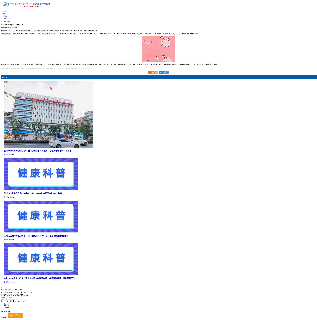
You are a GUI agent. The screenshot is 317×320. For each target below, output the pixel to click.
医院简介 (8, 289)
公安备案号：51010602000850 (9, 299)
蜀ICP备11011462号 (6, 297)
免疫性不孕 (7, 21)
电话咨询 (6, 304)
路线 (5, 18)
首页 (5, 11)
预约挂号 (6, 307)
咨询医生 (15, 27)
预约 (5, 16)
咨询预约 (14, 289)
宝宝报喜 (20, 289)
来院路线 (3, 289)
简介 (5, 13)
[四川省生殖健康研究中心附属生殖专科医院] (27, 8)
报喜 (5, 15)
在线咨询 (6, 306)
